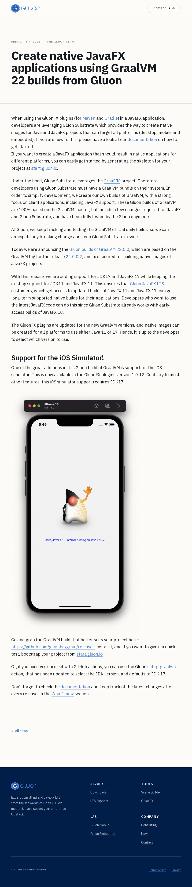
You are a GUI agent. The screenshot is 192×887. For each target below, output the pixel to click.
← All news (19, 731)
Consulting (149, 825)
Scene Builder (151, 792)
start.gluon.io (44, 168)
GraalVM (112, 181)
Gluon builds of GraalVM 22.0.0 (99, 249)
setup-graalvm (161, 666)
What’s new (63, 693)
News (145, 834)
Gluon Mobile (99, 825)
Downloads (98, 792)
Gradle (111, 118)
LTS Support (99, 801)
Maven (88, 118)
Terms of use (157, 870)
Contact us (164, 8)
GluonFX (147, 801)
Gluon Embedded (102, 834)
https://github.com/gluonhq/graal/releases (53, 646)
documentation (142, 139)
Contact (147, 842)
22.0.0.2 (74, 256)
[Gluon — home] (25, 8)
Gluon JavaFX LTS (147, 283)
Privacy (176, 870)
